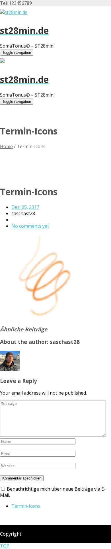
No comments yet (30, 226)
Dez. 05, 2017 (25, 207)
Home (6, 146)
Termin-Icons (25, 506)
